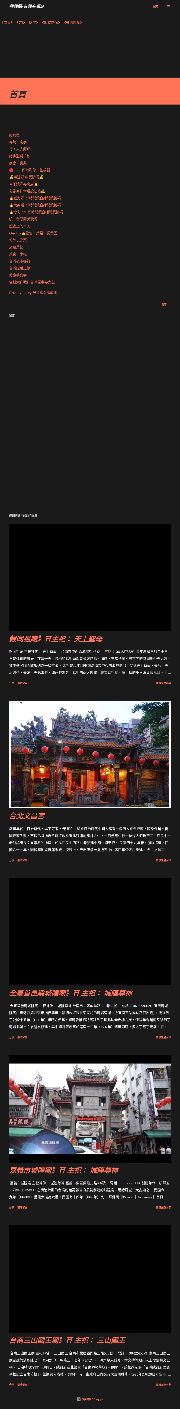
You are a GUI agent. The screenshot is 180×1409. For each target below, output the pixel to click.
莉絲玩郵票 (18, 240)
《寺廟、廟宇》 (27, 22)
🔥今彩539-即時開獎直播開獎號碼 (36, 212)
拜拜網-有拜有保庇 (26, 6)
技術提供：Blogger (92, 1399)
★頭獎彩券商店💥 (24, 184)
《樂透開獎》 (72, 22)
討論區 (14, 135)
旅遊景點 (16, 247)
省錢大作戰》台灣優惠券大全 (32, 282)
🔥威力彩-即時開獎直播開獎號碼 (35, 198)
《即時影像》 (51, 22)
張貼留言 (22, 683)
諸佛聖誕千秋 (19, 156)
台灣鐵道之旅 (19, 268)
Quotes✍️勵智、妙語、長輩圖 (33, 233)
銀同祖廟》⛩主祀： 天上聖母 (55, 638)
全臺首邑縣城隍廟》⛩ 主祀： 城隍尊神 (70, 993)
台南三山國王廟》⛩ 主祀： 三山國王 (67, 1340)
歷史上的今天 (19, 226)
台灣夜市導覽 (19, 261)
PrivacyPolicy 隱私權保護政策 (33, 292)
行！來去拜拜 (19, 149)
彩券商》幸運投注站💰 (27, 191)
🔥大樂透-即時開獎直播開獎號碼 (35, 205)
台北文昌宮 (26, 816)
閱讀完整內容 (163, 683)
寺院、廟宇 (18, 142)
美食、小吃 (18, 254)
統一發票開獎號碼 (23, 219)
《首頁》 (7, 22)
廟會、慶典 (18, 163)
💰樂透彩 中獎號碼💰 (26, 177)
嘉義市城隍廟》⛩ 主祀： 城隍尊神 (63, 1170)
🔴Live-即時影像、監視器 (29, 170)
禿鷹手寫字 (18, 275)
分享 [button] (164, 304)
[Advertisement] (90, 53)
